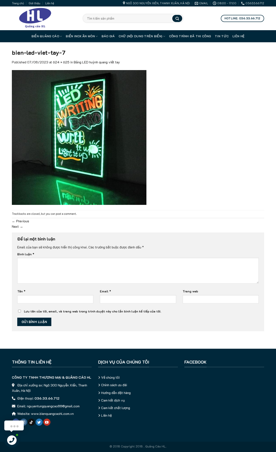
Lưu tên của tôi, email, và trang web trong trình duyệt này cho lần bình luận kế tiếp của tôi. (92, 311)
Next (17, 226)
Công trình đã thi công (190, 36)
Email (105, 291)
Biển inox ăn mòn (80, 36)
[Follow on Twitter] (39, 422)
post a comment (66, 213)
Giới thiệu (34, 3)
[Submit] (177, 18)
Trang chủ (18, 3)
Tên (21, 291)
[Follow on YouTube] (46, 422)
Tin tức (222, 36)
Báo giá (108, 36)
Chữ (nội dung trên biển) (140, 36)
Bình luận (25, 254)
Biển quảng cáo (45, 36)
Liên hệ (49, 3)
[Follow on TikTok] (31, 422)
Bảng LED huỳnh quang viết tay (97, 62)
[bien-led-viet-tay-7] (79, 137)
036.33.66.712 (47, 398)
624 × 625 (61, 62)
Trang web (190, 291)
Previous (20, 221)
